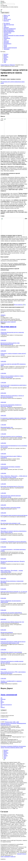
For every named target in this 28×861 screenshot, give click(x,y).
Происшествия (7, 32)
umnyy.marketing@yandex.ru (8, 856)
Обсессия (3, 698)
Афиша (5, 18)
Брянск (5, 55)
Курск (5, 58)
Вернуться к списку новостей (8, 321)
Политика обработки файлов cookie (14, 747)
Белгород (6, 54)
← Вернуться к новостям (7, 304)
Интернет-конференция (10, 28)
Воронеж (6, 56)
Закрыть (3, 323)
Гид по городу (7, 19)
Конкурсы (6, 20)
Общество (6, 27)
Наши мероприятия (9, 30)
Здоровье (6, 34)
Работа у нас (7, 15)
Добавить (3, 315)
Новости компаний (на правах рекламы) (14, 35)
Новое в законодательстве (10, 47)
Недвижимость (7, 43)
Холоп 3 (3, 706)
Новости (6, 16)
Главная (3, 64)
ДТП (5, 26)
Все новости (7, 23)
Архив (5, 46)
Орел (5, 61)
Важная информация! (9, 31)
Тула (5, 62)
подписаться (4, 719)
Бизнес (5, 45)
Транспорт (6, 40)
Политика (6, 42)
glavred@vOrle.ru (21, 853)
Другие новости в (18, 304)
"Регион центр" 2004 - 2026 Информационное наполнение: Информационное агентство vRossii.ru (13, 723)
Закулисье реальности (6, 704)
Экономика (6, 49)
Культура (6, 36)
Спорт (5, 39)
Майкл (2, 701)
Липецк (6, 59)
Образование (7, 38)
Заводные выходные (9, 24)
